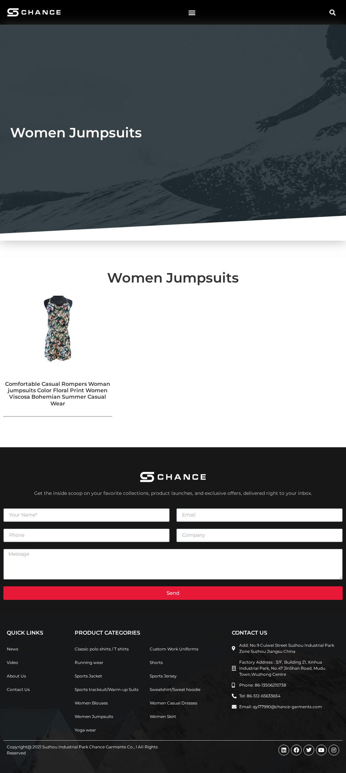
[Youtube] (321, 750)
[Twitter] (308, 750)
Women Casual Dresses (173, 702)
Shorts (156, 662)
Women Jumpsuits (94, 716)
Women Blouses (91, 702)
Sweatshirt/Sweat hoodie (175, 689)
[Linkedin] (283, 750)
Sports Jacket (88, 675)
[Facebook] (296, 750)
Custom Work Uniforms (174, 648)
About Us (16, 675)
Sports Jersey (163, 675)
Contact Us (18, 689)
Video (12, 662)
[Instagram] (333, 750)
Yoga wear (85, 729)
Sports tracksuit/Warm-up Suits (107, 689)
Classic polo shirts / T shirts (102, 648)
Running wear (89, 662)
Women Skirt (163, 716)
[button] (191, 12)
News (12, 648)
